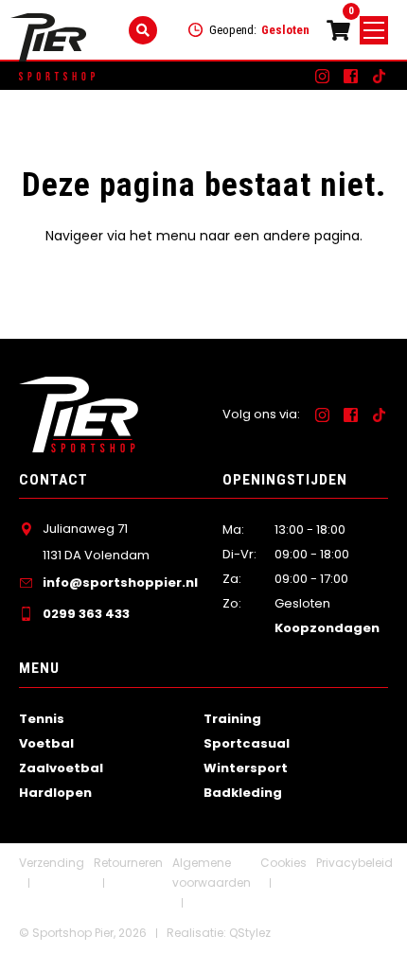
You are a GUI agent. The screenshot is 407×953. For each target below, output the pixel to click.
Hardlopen (55, 793)
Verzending (51, 863)
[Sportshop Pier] (48, 37)
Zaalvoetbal (61, 768)
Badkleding (243, 793)
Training (232, 719)
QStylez (250, 933)
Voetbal (46, 743)
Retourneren (128, 863)
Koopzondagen (327, 628)
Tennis (41, 719)
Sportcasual (247, 743)
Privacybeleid (354, 863)
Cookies (283, 863)
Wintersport (246, 768)
